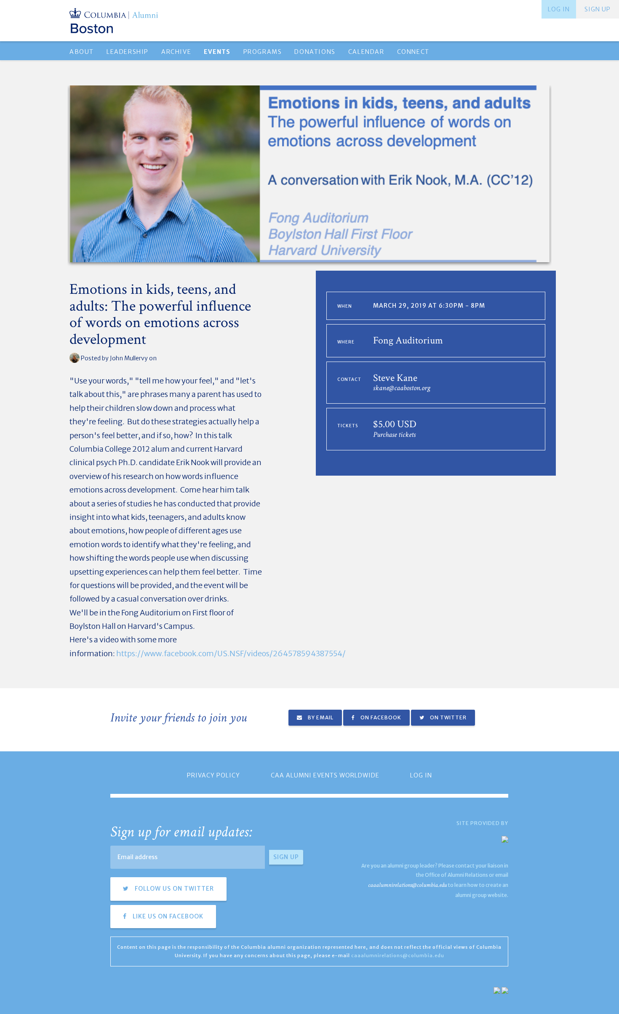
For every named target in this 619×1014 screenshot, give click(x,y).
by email (320, 717)
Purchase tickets (394, 434)
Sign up (597, 9)
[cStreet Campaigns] (505, 990)
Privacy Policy (213, 775)
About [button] (81, 52)
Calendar (366, 52)
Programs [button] (262, 52)
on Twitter (448, 717)
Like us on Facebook (167, 916)
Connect (413, 52)
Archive (176, 52)
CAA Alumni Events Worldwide (325, 775)
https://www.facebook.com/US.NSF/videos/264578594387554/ (231, 653)
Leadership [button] (128, 52)
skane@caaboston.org (401, 388)
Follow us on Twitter (173, 888)
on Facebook (380, 717)
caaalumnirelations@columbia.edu (407, 885)
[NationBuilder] (497, 990)
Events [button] (217, 52)
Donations (314, 52)
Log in (559, 9)
